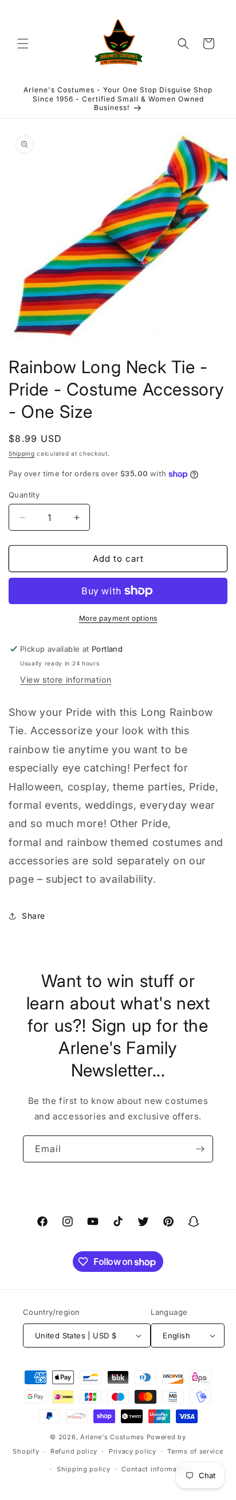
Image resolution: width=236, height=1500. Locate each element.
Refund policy (73, 1451)
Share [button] (33, 916)
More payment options (118, 618)
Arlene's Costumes (112, 1437)
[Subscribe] (200, 1148)
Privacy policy (132, 1451)
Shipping (22, 453)
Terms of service (195, 1451)
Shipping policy (84, 1469)
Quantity (24, 494)
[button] (23, 43)
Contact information (155, 1469)
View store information (65, 679)
